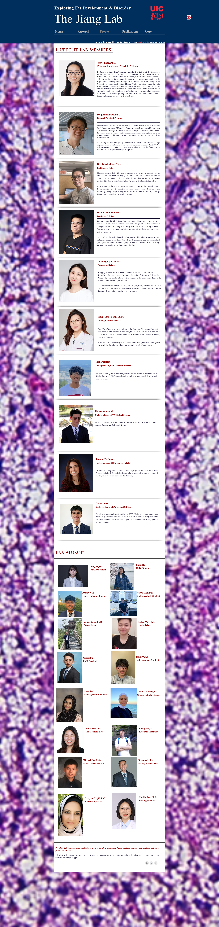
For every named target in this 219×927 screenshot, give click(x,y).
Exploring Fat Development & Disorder (92, 8)
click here (142, 42)
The (64, 18)
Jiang (88, 18)
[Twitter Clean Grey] (151, 863)
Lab (111, 18)
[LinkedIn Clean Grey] (147, 863)
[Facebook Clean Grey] (156, 863)
